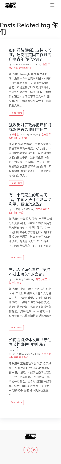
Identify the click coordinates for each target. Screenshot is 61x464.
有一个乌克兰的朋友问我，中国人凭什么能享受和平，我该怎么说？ (30, 199)
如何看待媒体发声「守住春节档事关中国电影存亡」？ (30, 344)
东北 (19, 282)
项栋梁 (15, 134)
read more (16, 112)
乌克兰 (39, 209)
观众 (21, 357)
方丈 (21, 137)
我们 (26, 137)
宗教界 (44, 134)
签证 (45, 64)
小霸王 (44, 279)
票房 (16, 357)
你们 (28, 67)
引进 (16, 67)
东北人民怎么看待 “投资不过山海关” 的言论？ (29, 272)
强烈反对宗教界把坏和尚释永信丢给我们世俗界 (30, 127)
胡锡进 (22, 67)
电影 (44, 354)
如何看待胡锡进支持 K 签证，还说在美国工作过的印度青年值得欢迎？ (30, 55)
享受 (21, 212)
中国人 (46, 209)
